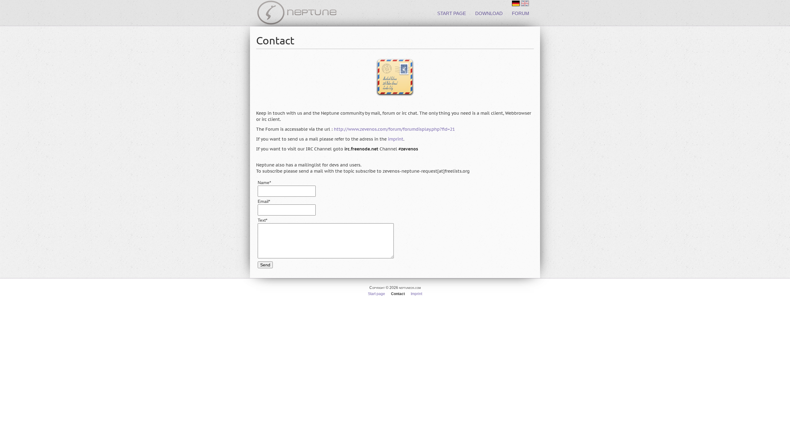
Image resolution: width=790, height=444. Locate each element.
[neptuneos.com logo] (297, 13)
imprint (395, 139)
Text (268, 220)
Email (268, 201)
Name (268, 183)
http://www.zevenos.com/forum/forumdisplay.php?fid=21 (394, 129)
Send (265, 264)
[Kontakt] (515, 3)
